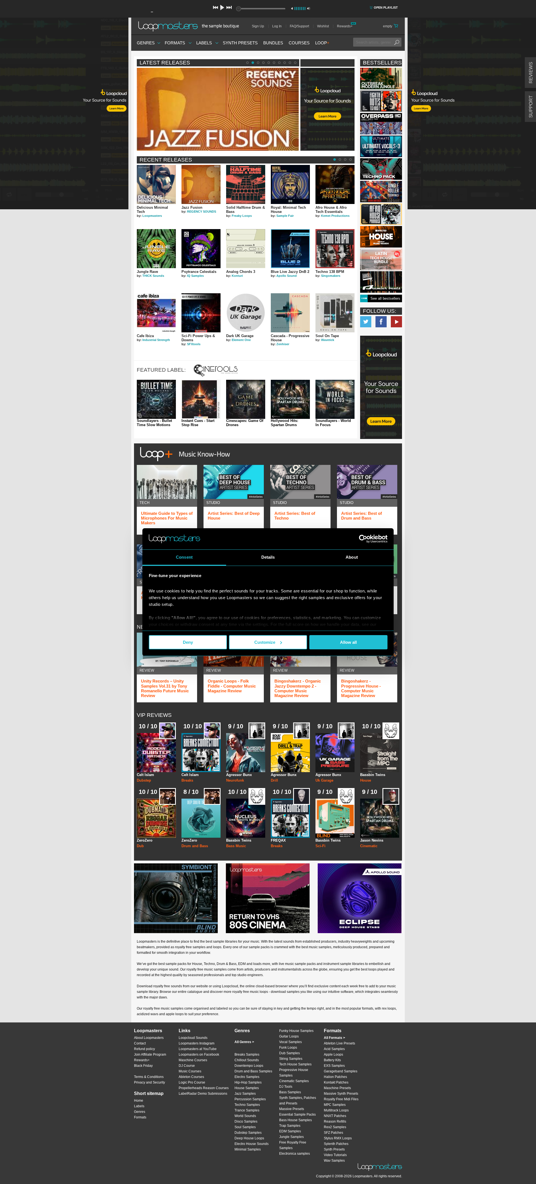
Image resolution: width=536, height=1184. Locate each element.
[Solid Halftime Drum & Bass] (245, 184)
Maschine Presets (337, 1088)
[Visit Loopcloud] (381, 388)
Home (138, 1101)
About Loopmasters (149, 1038)
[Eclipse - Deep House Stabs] (359, 898)
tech (144, 503)
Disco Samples (245, 1121)
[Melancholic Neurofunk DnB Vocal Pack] (245, 752)
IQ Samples (195, 275)
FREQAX (278, 840)
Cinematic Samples (294, 1081)
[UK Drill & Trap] (290, 752)
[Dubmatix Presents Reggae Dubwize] (156, 818)
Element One (241, 340)
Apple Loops (333, 1054)
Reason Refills (335, 1121)
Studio (213, 503)
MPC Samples (335, 1105)
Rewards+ (345, 26)
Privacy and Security (149, 1082)
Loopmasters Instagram (196, 1043)
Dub (140, 846)
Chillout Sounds (246, 1060)
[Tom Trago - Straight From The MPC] (379, 752)
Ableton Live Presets (339, 1043)
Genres (146, 42)
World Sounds (245, 1116)
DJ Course (187, 1066)
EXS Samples (334, 1066)
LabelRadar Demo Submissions (203, 1094)
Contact (140, 1043)
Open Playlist (386, 7)
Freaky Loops (242, 215)
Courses (299, 42)
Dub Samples (289, 1053)
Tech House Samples (295, 1064)
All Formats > (334, 1038)
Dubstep (144, 780)
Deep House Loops (249, 1138)
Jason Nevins (371, 840)
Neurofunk (235, 780)
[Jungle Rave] (156, 248)
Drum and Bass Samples (253, 1071)
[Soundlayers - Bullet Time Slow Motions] (156, 399)
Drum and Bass (194, 846)
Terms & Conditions (149, 1077)
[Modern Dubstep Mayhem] (156, 752)
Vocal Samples (290, 1042)
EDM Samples (290, 1131)
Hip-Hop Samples (248, 1082)
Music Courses (190, 1071)
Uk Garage (324, 780)
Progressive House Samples (293, 1072)
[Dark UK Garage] (245, 312)
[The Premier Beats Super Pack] (381, 282)
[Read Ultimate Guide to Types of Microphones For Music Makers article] (167, 482)
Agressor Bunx (239, 775)
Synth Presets (240, 42)
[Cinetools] (216, 375)
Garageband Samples (340, 1071)
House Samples (246, 1088)
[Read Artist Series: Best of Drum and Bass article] (367, 482)
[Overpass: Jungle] (381, 124)
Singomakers (330, 275)
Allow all (348, 642)
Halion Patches (335, 1077)
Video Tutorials (335, 1155)
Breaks (187, 780)
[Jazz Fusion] (201, 184)
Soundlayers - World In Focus (333, 423)
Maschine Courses (193, 1060)
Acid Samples (334, 1049)
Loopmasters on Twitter (365, 321)
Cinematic (368, 846)
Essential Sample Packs (297, 1114)
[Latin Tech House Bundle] (381, 259)
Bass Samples (290, 1092)
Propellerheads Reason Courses (204, 1088)
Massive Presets (291, 1109)
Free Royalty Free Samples (292, 1145)
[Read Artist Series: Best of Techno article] (300, 482)
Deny (188, 642)
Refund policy (144, 1049)
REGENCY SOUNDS (201, 211)
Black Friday (143, 1066)
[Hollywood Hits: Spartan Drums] (290, 399)
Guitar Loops (289, 1036)
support (530, 106)
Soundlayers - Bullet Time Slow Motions (154, 423)
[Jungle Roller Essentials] (381, 191)
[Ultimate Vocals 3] (381, 146)
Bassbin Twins (372, 775)
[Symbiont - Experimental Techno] (176, 898)
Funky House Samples (296, 1031)
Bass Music (236, 846)
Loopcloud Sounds (193, 1038)
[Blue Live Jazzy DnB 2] (290, 248)
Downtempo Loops (248, 1066)
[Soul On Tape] (335, 312)
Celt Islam (145, 775)
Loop (322, 42)
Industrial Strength (156, 340)
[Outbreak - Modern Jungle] (381, 78)
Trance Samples (246, 1110)
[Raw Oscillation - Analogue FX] (335, 818)
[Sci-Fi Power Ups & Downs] (201, 312)
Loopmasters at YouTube (198, 1049)
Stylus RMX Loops (338, 1138)
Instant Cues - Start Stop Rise (197, 423)
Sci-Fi (320, 846)
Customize (264, 642)
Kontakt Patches (336, 1082)
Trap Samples (289, 1126)
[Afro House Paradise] (381, 214)
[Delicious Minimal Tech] (156, 184)
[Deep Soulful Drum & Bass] (201, 818)
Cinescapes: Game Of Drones (244, 423)
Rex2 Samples (335, 1127)
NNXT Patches (335, 1116)
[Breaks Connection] (201, 752)
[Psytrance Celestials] (201, 248)
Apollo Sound (286, 275)
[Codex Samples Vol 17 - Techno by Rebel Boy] (381, 169)
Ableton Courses (191, 1077)
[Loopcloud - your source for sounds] (327, 81)
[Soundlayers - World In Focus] (335, 399)
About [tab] (352, 557)
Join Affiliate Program (150, 1054)
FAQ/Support (299, 26)
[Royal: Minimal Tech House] (290, 184)
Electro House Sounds (251, 1144)
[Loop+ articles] (183, 462)
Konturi (237, 275)
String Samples (290, 1059)
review (147, 670)
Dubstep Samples (248, 1133)
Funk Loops (288, 1047)
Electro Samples (246, 1077)
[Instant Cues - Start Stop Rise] (201, 399)
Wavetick (327, 340)
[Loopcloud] (64, 114)
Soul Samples (245, 1127)
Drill (274, 780)
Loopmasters (152, 215)
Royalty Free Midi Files (341, 1099)
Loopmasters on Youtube (396, 321)
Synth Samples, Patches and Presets (297, 1100)
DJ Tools (285, 1087)
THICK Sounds (153, 275)
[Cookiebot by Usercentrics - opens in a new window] (363, 539)
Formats (175, 42)
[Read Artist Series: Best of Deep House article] (234, 482)
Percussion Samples (250, 1099)
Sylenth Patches (336, 1144)
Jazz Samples (245, 1094)
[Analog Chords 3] (245, 248)
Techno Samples (247, 1105)
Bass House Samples (295, 1120)
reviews (530, 72)
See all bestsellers (385, 298)
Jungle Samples (291, 1137)
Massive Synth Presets (341, 1094)
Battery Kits (332, 1060)
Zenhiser (282, 344)
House (365, 780)
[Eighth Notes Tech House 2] (381, 101)
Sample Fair (285, 215)
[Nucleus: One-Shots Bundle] (245, 818)
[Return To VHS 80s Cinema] (268, 898)
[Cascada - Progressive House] (290, 312)
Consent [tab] (184, 557)
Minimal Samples (247, 1149)
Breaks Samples (246, 1054)
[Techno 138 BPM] (335, 248)
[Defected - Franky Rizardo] (381, 237)
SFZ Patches (333, 1133)
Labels (204, 42)
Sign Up (258, 26)
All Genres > (244, 1042)
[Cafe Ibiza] (156, 312)
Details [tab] (268, 557)
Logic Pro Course (192, 1082)
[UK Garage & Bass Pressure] (335, 752)
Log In (277, 26)
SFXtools (193, 344)
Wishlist (323, 26)
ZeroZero (144, 840)
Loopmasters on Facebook (381, 321)
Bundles (273, 42)
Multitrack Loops (336, 1110)
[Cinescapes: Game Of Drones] (245, 399)
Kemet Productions (335, 215)
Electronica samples (294, 1154)
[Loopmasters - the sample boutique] (190, 26)
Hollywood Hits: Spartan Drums (284, 423)
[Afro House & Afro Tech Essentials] (335, 184)
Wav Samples (334, 1161)
